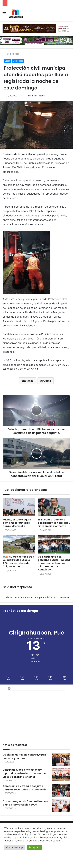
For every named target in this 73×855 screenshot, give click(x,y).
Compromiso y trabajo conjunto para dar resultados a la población (25, 787)
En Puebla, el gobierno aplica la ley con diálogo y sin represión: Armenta (54, 523)
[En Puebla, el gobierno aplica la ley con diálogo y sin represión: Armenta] (54, 507)
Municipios (18, 60)
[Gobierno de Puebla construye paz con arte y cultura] (61, 759)
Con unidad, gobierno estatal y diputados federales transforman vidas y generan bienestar (24, 773)
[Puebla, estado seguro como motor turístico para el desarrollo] (19, 507)
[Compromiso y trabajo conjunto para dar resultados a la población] (61, 790)
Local (16, 53)
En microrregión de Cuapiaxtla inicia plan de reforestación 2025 (25, 802)
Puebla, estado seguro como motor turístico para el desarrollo (17, 523)
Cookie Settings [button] (14, 847)
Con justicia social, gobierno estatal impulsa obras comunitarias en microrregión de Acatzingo (54, 563)
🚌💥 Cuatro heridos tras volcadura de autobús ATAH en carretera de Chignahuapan (18, 561)
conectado (33, 597)
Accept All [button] (34, 847)
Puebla (46, 380)
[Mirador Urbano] (15, 13)
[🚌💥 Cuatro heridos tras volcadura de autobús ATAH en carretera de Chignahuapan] (19, 544)
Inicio (8, 53)
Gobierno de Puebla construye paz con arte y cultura (24, 756)
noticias (28, 380)
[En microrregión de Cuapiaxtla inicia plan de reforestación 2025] (61, 805)
